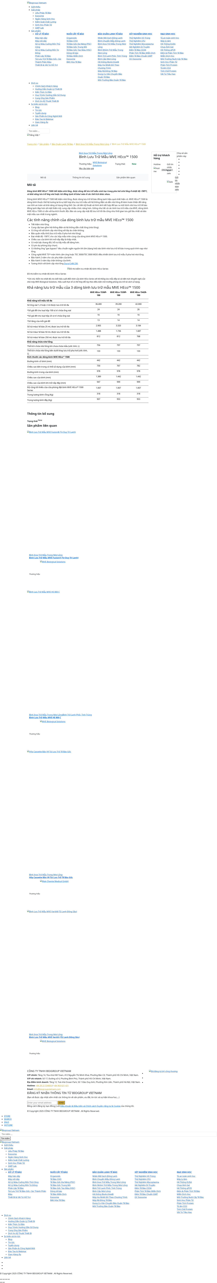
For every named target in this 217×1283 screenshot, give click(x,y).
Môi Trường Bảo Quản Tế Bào (112, 80)
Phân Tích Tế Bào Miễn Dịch (142, 53)
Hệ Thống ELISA (167, 44)
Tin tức (38, 110)
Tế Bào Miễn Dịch (75, 56)
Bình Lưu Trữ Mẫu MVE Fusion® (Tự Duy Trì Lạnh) (53, 557)
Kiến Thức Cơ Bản (43, 92)
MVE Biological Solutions (100, 164)
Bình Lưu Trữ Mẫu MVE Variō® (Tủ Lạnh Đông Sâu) (54, 1037)
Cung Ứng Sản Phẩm (45, 98)
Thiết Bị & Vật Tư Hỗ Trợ (46, 65)
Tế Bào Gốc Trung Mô (77, 47)
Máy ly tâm (165, 41)
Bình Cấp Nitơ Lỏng (107, 59)
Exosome (39, 15)
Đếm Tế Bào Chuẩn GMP (140, 56)
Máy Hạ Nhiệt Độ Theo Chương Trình (108, 66)
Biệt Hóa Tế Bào (74, 62)
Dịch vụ (34, 83)
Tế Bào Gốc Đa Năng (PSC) (79, 44)
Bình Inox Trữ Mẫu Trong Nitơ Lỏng (112, 45)
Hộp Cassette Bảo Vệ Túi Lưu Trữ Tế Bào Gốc (51, 877)
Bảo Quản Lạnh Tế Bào (62, 144)
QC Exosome (135, 59)
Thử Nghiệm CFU (137, 41)
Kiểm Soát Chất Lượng (45, 21)
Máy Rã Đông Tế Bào (107, 71)
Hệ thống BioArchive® (108, 62)
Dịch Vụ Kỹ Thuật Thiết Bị (47, 101)
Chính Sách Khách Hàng (46, 86)
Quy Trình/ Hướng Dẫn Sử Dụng (50, 95)
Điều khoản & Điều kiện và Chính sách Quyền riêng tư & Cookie (90, 1106)
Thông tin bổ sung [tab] (81, 177)
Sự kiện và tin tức (39, 104)
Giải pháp (35, 9)
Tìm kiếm (5, 1138)
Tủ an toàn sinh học (169, 37)
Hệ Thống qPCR (167, 50)
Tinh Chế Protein (168, 71)
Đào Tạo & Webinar (44, 119)
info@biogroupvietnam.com (47, 1089)
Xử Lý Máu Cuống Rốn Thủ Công (47, 45)
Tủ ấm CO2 (165, 68)
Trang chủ (32, 144)
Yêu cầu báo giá (86, 168)
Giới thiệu (35, 6)
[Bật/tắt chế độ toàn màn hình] (4, 1279)
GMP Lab (39, 27)
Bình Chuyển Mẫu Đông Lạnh (111, 41)
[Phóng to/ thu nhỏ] (1, 1279)
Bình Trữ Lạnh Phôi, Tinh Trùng (112, 56)
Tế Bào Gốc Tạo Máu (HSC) (79, 50)
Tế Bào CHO (72, 41)
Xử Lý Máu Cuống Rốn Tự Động (47, 51)
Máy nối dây (41, 41)
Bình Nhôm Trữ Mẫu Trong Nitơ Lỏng (110, 51)
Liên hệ (34, 125)
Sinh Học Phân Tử (43, 24)
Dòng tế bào (72, 53)
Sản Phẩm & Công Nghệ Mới (48, 116)
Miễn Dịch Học (167, 56)
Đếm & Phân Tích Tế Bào (172, 53)
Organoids (72, 37)
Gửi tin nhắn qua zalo (177, 183)
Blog (37, 107)
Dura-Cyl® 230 (71, 263)
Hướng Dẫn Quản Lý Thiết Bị (48, 89)
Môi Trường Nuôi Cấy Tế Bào (173, 59)
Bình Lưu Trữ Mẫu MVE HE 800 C (45, 717)
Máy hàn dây (41, 37)
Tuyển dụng (40, 113)
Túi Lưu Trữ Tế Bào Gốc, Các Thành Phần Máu (48, 60)
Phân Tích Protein (168, 65)
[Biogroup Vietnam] (36, 2)
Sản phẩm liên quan (125, 177)
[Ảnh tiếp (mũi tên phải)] (4, 1282)
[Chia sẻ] (6, 1279)
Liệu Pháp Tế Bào (43, 12)
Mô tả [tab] (43, 177)
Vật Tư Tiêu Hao (167, 74)
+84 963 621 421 (61, 1085)
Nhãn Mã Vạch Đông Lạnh (110, 37)
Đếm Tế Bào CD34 (137, 50)
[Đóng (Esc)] (9, 1279)
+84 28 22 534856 (44, 1085)
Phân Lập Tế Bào (43, 56)
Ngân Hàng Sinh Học (45, 18)
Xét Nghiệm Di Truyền (139, 47)
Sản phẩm (36, 30)
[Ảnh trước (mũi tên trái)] (1, 1282)
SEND (61, 1102)
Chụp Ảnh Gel (166, 47)
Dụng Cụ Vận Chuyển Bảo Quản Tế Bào (110, 75)
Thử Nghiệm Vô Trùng (139, 37)
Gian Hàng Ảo (41, 122)
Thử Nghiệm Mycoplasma (141, 44)
